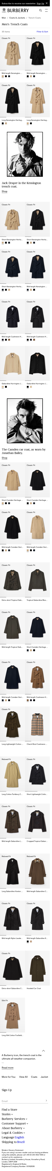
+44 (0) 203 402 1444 (34, 1155)
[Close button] (46, 3)
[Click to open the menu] (46, 10)
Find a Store (9, 1109)
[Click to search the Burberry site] (40, 10)
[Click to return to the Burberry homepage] (18, 10)
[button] (40, 3)
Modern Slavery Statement (12, 1150)
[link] (4, 17)
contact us (6, 1157)
